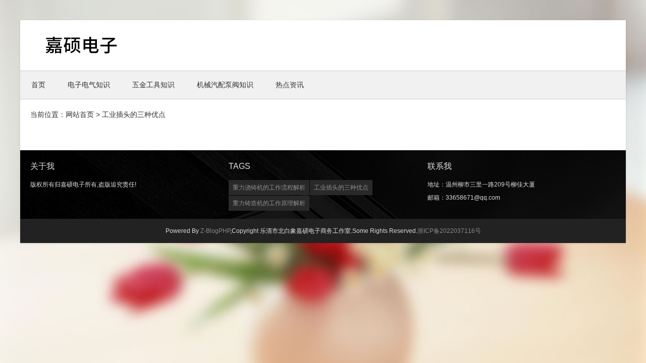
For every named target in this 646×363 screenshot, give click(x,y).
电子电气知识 (89, 85)
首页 (38, 85)
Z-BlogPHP (215, 230)
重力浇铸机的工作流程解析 (269, 187)
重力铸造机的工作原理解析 (269, 203)
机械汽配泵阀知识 (225, 85)
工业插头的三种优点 (341, 187)
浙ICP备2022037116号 (449, 230)
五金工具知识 (153, 85)
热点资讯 (290, 85)
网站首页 (80, 114)
